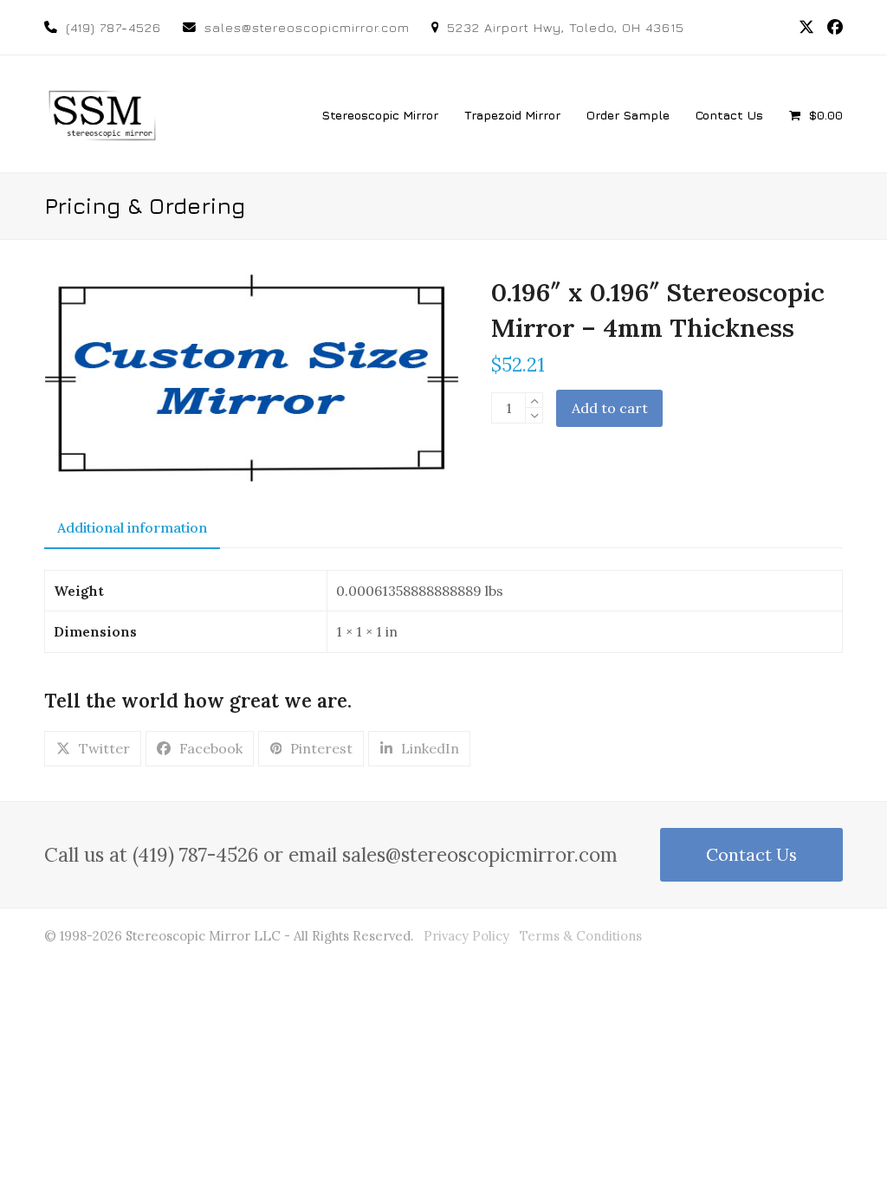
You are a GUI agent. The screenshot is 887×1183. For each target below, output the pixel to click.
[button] (816, 114)
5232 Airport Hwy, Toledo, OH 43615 (565, 27)
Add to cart (610, 408)
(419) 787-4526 (113, 27)
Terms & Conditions (581, 936)
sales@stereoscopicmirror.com (307, 27)
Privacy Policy (466, 936)
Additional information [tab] (132, 527)
